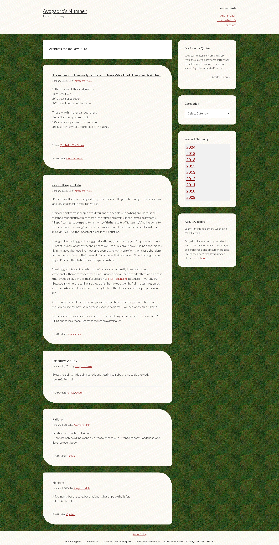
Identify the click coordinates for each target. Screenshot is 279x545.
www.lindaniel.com (173, 541)
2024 (190, 147)
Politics (70, 392)
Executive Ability (64, 361)
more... (205, 258)
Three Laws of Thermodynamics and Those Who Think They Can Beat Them (106, 75)
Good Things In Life (66, 185)
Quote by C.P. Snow (72, 145)
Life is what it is (226, 20)
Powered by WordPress (148, 541)
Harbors (58, 482)
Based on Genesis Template (117, 541)
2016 (190, 159)
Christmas (230, 25)
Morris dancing (117, 278)
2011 (190, 184)
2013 (190, 172)
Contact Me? (92, 541)
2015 (190, 166)
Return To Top (139, 534)
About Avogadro (73, 541)
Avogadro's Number (65, 11)
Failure (57, 419)
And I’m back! (228, 15)
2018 (190, 153)
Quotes (79, 392)
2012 (190, 178)
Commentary (73, 333)
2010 (190, 191)
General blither (74, 158)
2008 (190, 197)
